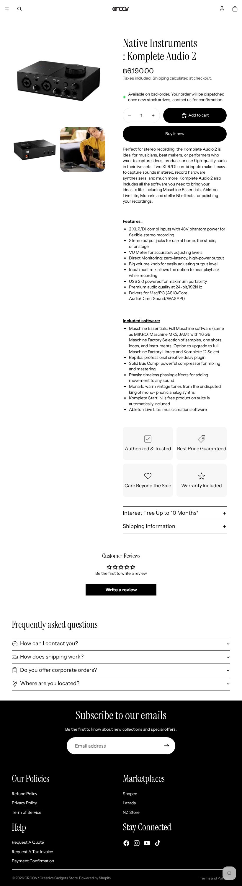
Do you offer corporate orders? (58, 670)
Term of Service (26, 812)
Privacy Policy (24, 803)
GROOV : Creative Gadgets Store (51, 878)
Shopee (130, 793)
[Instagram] (136, 843)
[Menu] (7, 9)
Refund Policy (24, 793)
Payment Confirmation (33, 861)
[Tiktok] (157, 843)
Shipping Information (149, 526)
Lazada (129, 803)
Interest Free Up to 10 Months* (160, 513)
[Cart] (234, 8)
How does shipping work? (52, 656)
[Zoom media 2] (34, 149)
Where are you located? (49, 683)
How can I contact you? (49, 643)
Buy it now (174, 133)
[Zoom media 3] (82, 149)
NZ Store (131, 812)
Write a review (121, 590)
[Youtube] (147, 843)
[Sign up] (167, 746)
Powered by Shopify (95, 878)
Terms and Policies (215, 878)
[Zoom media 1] (58, 77)
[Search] (19, 8)
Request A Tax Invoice (32, 851)
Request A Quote (28, 842)
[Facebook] (126, 843)
